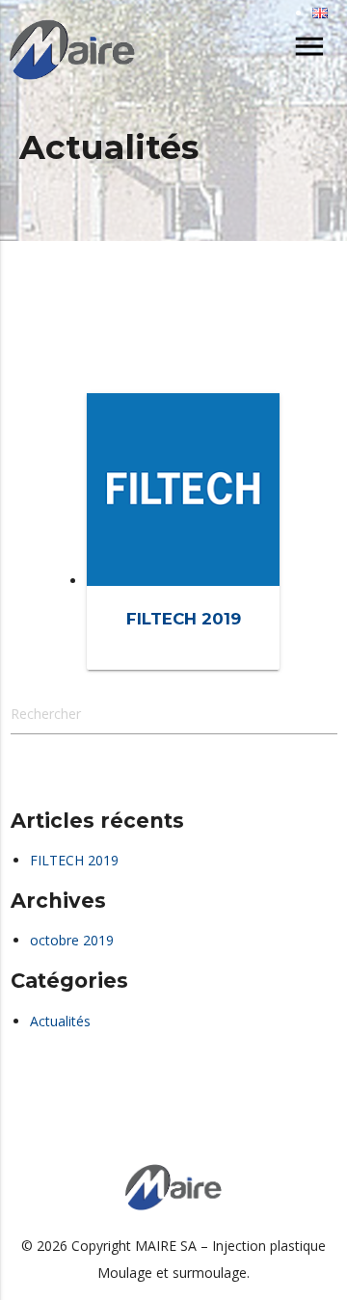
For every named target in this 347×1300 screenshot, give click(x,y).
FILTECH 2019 (74, 860)
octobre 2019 (72, 940)
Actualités (60, 1021)
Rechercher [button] (89, 775)
